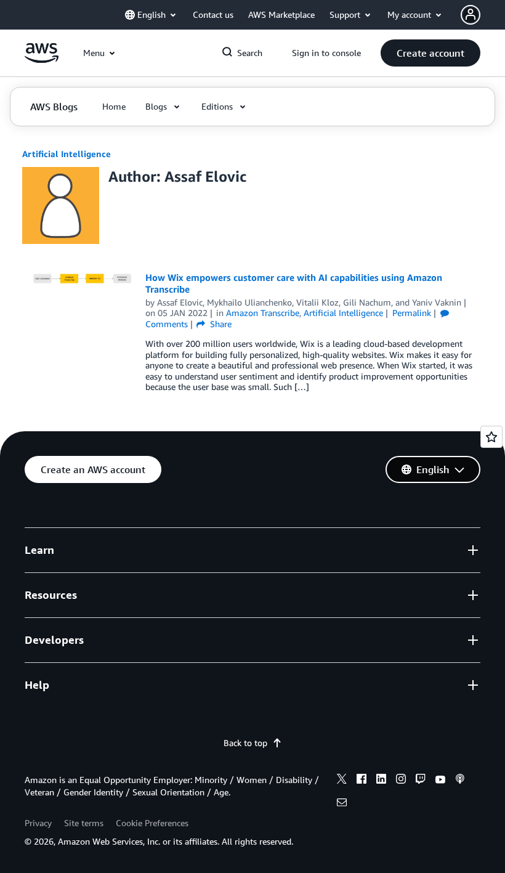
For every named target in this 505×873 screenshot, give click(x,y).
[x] (342, 780)
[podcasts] (460, 780)
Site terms (83, 823)
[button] (430, 53)
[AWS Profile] (470, 15)
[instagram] (401, 780)
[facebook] (361, 780)
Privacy (38, 823)
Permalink (411, 312)
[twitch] (421, 780)
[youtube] (440, 780)
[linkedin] (381, 780)
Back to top (245, 742)
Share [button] (220, 324)
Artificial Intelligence (66, 153)
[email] (342, 804)
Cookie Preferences (152, 823)
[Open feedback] (491, 437)
